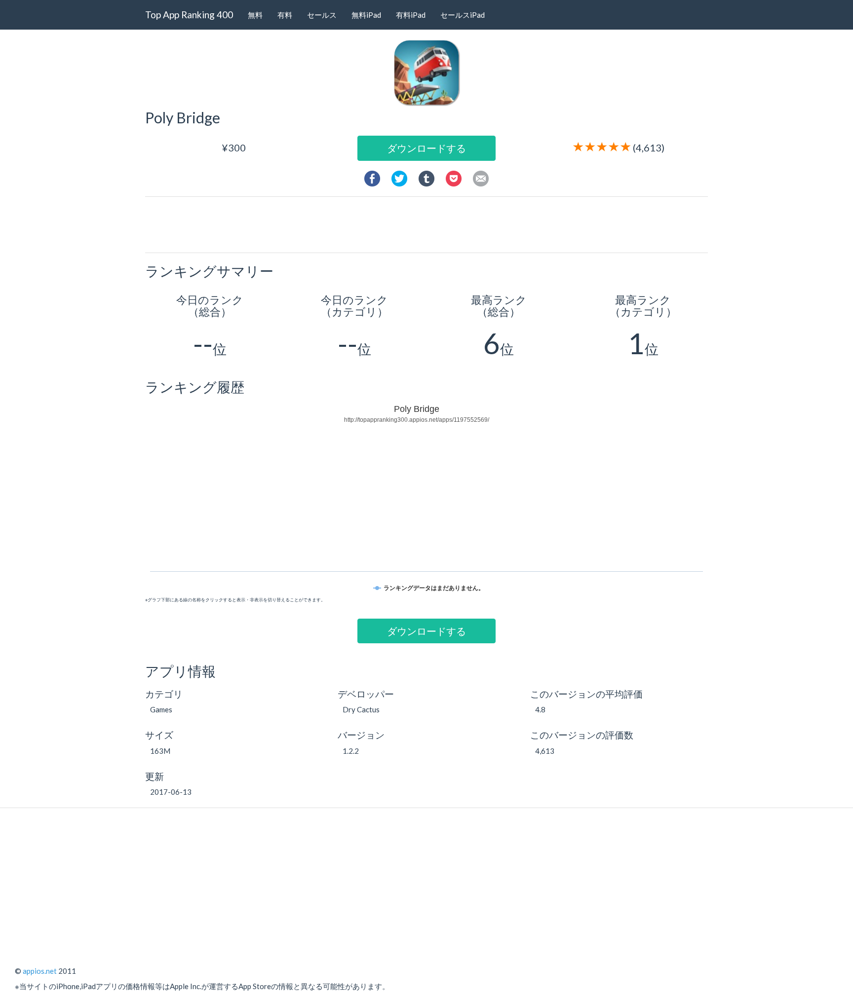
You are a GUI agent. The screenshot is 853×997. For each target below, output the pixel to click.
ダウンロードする (426, 148)
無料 (255, 14)
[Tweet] (399, 177)
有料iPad (411, 14)
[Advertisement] (430, 224)
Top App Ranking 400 (189, 14)
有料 (284, 14)
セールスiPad (462, 14)
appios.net (40, 970)
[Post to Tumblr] (426, 177)
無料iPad (366, 14)
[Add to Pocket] (454, 177)
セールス (322, 14)
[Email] (481, 177)
